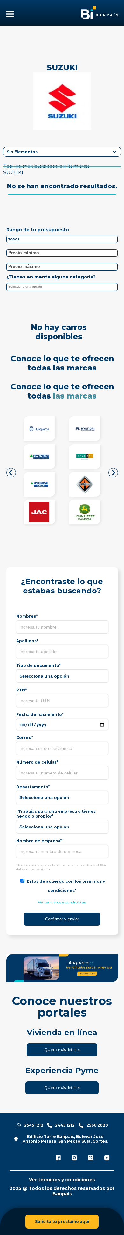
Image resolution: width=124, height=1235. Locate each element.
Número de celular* (37, 762)
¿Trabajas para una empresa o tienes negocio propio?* (56, 814)
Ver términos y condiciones (62, 902)
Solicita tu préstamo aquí (62, 1221)
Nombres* (27, 616)
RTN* (21, 690)
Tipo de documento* (38, 665)
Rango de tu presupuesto (37, 230)
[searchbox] (63, 288)
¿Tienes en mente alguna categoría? (51, 277)
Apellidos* (27, 640)
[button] (11, 472)
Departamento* (33, 786)
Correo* (24, 737)
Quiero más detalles (62, 1049)
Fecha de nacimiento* (40, 714)
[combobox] (62, 287)
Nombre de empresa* (39, 840)
